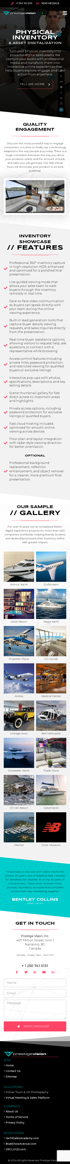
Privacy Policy (15, 1122)
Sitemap (11, 1076)
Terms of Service (17, 1117)
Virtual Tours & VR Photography (27, 1092)
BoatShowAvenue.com (21, 1143)
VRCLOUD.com (16, 1149)
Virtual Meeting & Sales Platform (27, 1097)
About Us (12, 1111)
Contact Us (13, 1071)
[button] (64, 13)
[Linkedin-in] (35, 972)
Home (10, 1065)
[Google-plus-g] (53, 972)
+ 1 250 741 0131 (35, 966)
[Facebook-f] (17, 972)
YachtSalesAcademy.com (22, 1138)
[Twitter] (26, 972)
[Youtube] (44, 972)
